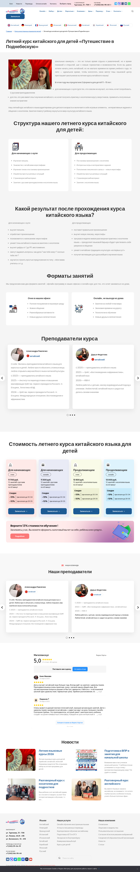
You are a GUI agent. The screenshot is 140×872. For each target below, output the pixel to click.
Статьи (101, 844)
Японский (113, 25)
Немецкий (28, 25)
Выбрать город (65, 4)
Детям (59, 11)
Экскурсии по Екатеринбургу (68, 838)
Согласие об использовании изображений (115, 834)
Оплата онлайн (41, 4)
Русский (126, 25)
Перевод (99, 11)
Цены (90, 11)
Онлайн (42, 11)
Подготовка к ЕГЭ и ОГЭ (67, 834)
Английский (15, 25)
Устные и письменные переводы (70, 828)
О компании (103, 824)
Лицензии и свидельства (108, 828)
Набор (51, 11)
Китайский (85, 25)
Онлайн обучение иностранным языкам (73, 824)
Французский (43, 25)
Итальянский (71, 25)
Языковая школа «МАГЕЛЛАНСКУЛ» (41, 865)
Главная (9, 31)
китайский (35, 356)
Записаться (15, 16)
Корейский (99, 25)
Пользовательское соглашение (111, 831)
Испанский (57, 25)
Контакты (53, 4)
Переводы (29, 4)
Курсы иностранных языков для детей (28, 31)
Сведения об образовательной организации (116, 838)
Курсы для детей (63, 844)
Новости (19, 4)
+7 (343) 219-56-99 (13, 846)
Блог (11, 4)
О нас (108, 11)
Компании (81, 11)
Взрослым (69, 11)
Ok (99, 868)
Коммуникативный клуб (66, 841)
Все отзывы (70, 726)
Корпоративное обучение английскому (72, 831)
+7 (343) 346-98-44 (101, 5)
